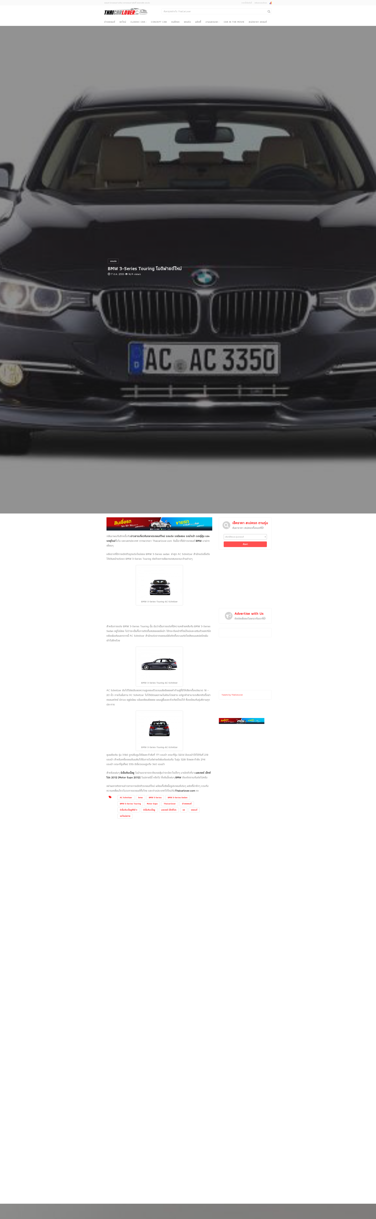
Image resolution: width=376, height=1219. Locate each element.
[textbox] (245, 536)
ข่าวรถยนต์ (109, 22)
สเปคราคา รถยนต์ (258, 22)
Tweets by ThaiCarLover (232, 694)
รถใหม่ (122, 22)
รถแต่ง (187, 22)
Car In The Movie (234, 22)
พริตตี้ (198, 22)
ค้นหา (245, 544)
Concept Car (159, 22)
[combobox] (245, 537)
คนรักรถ (175, 22)
